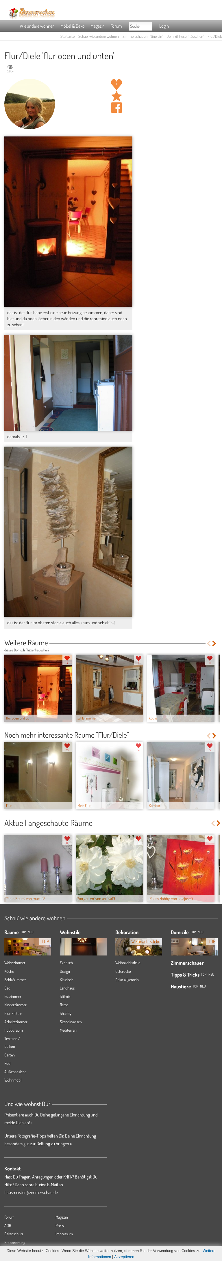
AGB (7, 1225)
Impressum (64, 1233)
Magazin (97, 26)
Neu (201, 932)
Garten (9, 1054)
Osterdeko (123, 971)
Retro (64, 1004)
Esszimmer (12, 996)
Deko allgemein (127, 979)
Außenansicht (15, 1071)
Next (215, 643)
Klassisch (66, 979)
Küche (9, 971)
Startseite (67, 36)
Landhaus (67, 987)
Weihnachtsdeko (127, 962)
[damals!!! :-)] (68, 383)
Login (164, 26)
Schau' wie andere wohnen (98, 36)
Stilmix (65, 996)
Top (193, 932)
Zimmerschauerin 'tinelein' (143, 36)
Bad (7, 987)
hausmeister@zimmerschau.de (31, 1192)
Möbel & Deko (72, 26)
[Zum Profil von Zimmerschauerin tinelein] (29, 104)
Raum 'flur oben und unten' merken (116, 96)
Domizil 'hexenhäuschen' (185, 36)
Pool (7, 1063)
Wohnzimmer (14, 962)
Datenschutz (13, 1233)
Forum (116, 26)
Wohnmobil (13, 1080)
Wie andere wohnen (37, 26)
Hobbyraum (13, 1030)
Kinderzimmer (15, 1004)
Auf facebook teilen (116, 107)
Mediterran (68, 1030)
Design (65, 971)
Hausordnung (14, 1242)
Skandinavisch (71, 1021)
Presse (60, 1225)
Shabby (65, 1013)
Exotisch (66, 962)
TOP (23, 932)
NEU (31, 932)
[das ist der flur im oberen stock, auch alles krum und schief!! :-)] (68, 532)
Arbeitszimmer (15, 1021)
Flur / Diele (13, 1013)
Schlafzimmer (15, 979)
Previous (209, 643)
